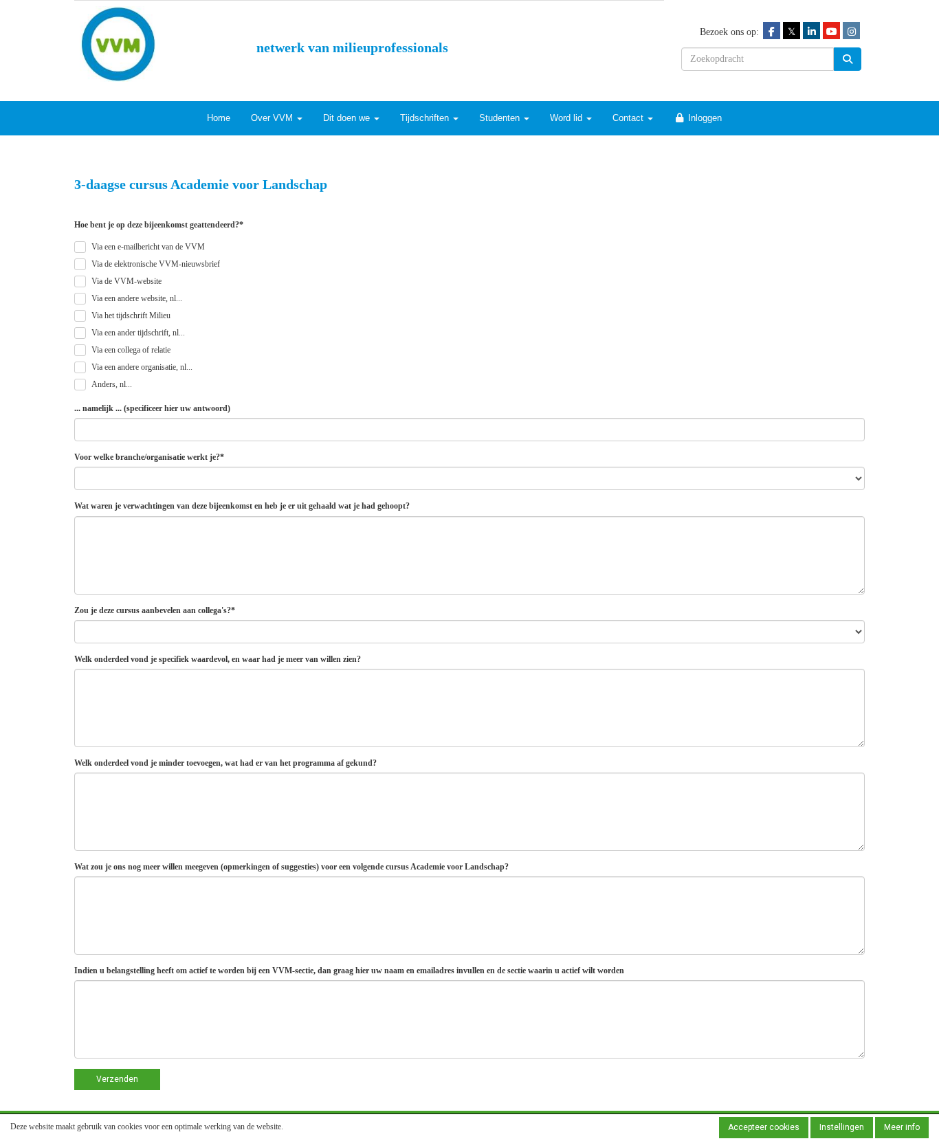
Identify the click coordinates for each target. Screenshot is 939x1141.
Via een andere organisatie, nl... (141, 367)
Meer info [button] (902, 1127)
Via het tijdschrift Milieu (130, 315)
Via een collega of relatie (130, 350)
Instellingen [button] (841, 1127)
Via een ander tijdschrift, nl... (138, 332)
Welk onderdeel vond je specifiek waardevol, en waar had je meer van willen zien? (217, 659)
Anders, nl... (111, 384)
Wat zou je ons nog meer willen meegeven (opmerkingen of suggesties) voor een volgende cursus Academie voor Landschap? (291, 867)
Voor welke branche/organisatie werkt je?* (149, 457)
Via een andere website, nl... (136, 298)
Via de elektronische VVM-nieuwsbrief (155, 264)
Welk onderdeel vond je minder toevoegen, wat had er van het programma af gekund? (225, 763)
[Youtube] (831, 31)
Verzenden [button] (117, 1079)
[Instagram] (851, 31)
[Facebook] (772, 31)
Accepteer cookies (763, 1127)
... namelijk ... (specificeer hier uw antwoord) (152, 408)
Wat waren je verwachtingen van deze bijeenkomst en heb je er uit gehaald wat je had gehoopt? (242, 506)
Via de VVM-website (126, 281)
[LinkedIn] (811, 31)
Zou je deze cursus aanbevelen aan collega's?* (154, 610)
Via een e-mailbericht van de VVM (148, 247)
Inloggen (703, 118)
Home (218, 118)
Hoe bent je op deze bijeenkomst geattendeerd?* (158, 225)
